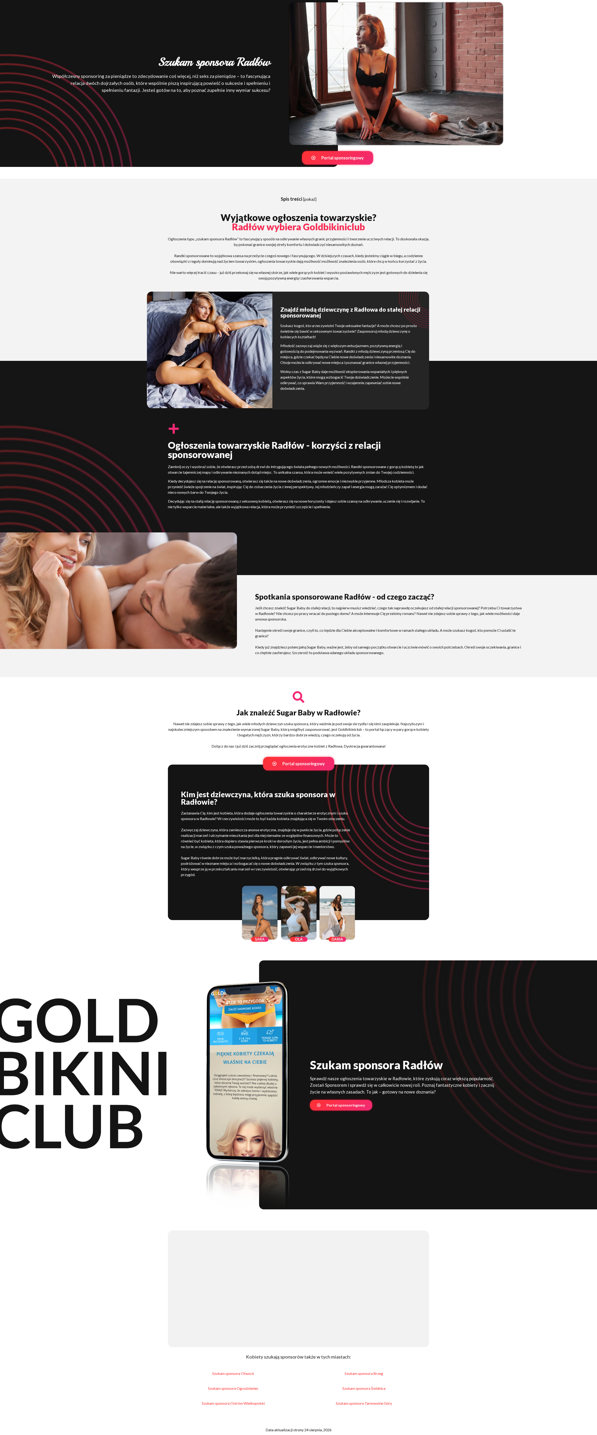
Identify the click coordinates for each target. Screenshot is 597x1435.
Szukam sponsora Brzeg (364, 1373)
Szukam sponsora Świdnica (363, 1388)
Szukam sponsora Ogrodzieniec (233, 1388)
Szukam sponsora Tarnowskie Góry (364, 1403)
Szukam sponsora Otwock (233, 1373)
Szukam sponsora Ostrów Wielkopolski (233, 1403)
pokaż (309, 199)
